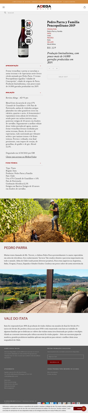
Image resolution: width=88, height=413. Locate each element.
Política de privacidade (9, 386)
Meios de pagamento (9, 388)
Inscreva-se (54, 362)
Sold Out (63, 77)
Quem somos (7, 380)
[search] (45, 13)
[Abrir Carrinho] (84, 7)
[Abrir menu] (4, 7)
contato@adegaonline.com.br (11, 376)
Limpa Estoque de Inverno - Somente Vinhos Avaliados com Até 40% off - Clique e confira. (43, 1)
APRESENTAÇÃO (12, 66)
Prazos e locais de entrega (10, 382)
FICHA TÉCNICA (11, 163)
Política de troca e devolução (11, 384)
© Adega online (9, 401)
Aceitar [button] (79, 408)
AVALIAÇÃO (10, 92)
